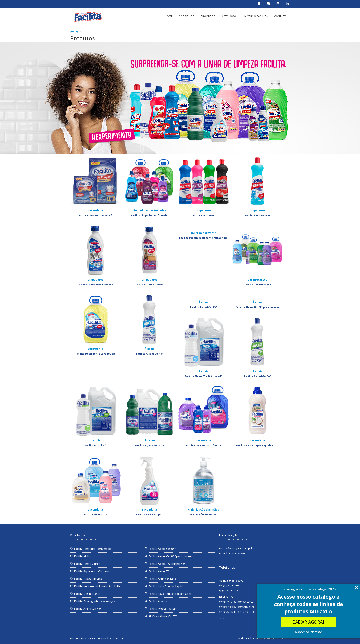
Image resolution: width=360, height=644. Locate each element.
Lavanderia (95, 210)
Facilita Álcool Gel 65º (203, 307)
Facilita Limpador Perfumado (149, 215)
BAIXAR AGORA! (308, 622)
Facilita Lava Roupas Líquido (203, 445)
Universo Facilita (255, 16)
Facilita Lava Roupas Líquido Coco (257, 445)
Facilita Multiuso (203, 215)
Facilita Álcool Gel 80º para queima (257, 307)
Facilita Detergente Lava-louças (95, 353)
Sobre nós (186, 16)
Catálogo (229, 16)
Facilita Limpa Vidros (257, 215)
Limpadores (203, 210)
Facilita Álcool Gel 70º (257, 376)
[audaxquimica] (269, 4)
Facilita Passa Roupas (149, 514)
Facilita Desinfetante (257, 284)
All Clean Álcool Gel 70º (203, 514)
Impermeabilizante (203, 233)
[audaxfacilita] (288, 4)
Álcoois (149, 348)
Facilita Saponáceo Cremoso (95, 284)
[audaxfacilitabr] (259, 4)
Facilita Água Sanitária (149, 445)
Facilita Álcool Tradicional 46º (203, 376)
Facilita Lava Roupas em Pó (95, 215)
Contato (280, 16)
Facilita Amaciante (95, 514)
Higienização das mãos (203, 509)
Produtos (208, 16)
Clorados (149, 440)
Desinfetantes (257, 279)
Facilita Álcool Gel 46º (149, 353)
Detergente (95, 348)
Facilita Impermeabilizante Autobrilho (203, 238)
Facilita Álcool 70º (95, 445)
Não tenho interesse (308, 632)
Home (169, 16)
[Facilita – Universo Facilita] (87, 17)
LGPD (222, 618)
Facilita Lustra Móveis (149, 284)
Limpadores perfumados (149, 210)
